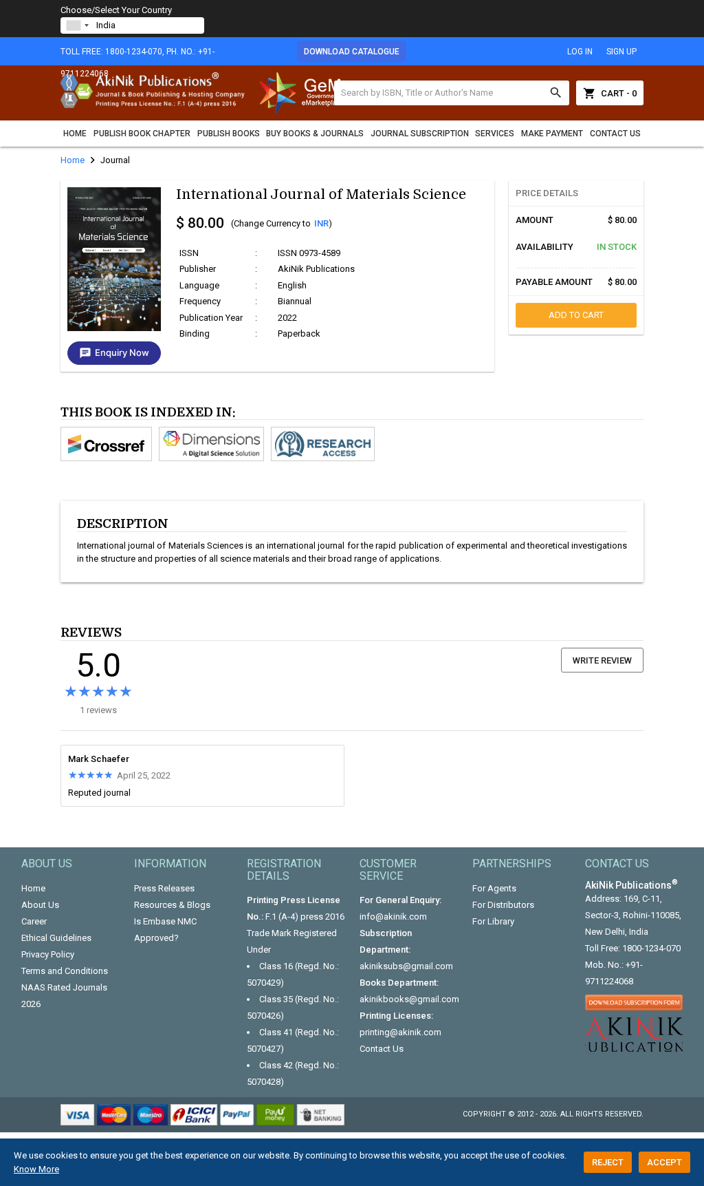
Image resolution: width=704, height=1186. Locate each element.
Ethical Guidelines (56, 938)
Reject (608, 1162)
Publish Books (228, 133)
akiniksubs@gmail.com (406, 966)
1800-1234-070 (651, 948)
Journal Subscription (420, 133)
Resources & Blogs (172, 905)
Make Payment (552, 133)
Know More (36, 1169)
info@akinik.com (393, 916)
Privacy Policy (47, 954)
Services (494, 133)
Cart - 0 (610, 93)
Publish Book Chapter (142, 133)
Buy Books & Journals (315, 133)
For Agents (494, 888)
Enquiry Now (114, 353)
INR (321, 223)
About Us (40, 905)
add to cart (576, 315)
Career (34, 921)
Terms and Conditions (64, 971)
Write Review (602, 660)
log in (580, 51)
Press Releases (164, 888)
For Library (493, 921)
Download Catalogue (351, 51)
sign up (621, 51)
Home (75, 133)
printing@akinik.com (400, 1032)
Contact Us (615, 133)
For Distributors (503, 905)
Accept (664, 1162)
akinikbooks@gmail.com (409, 999)
